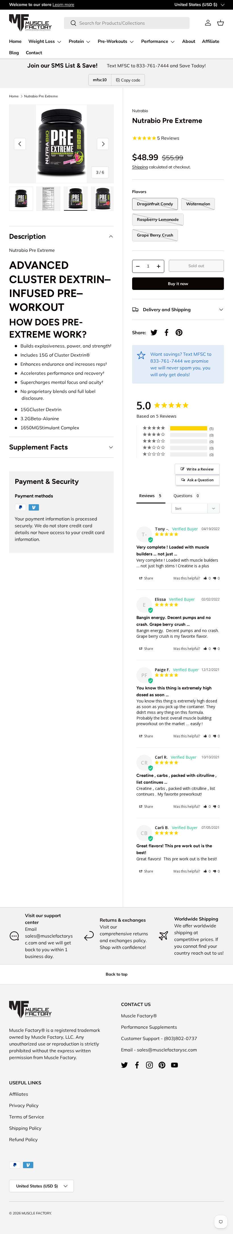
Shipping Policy (25, 1128)
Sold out (196, 265)
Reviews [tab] (147, 495)
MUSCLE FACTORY (36, 1213)
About (188, 41)
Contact (34, 53)
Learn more (63, 4)
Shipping (140, 167)
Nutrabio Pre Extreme (41, 96)
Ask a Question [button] (200, 479)
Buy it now (178, 283)
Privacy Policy (24, 1105)
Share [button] (148, 578)
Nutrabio (140, 110)
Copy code (130, 80)
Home (15, 41)
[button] (220, 22)
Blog (14, 53)
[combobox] (126, 23)
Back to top (117, 974)
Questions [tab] (183, 495)
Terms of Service (26, 1117)
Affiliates (18, 1094)
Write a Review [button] (200, 469)
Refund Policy (23, 1139)
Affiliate (210, 41)
